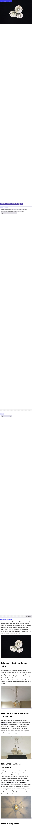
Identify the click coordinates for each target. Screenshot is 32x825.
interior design (8, 416)
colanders (4, 722)
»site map (28, 616)
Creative (9, 1)
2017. (1, 619)
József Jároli (4, 1)
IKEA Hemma (10, 782)
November (6, 619)
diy (2, 416)
